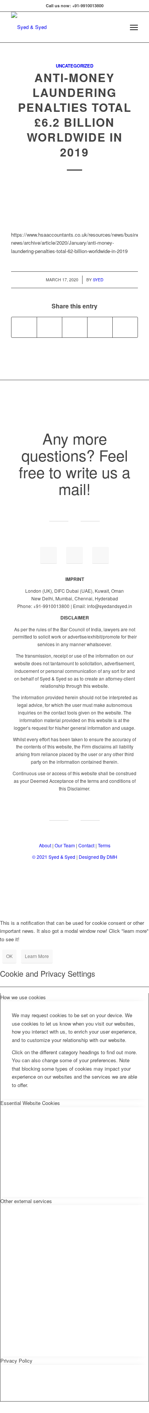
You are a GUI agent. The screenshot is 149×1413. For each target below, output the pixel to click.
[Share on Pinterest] (99, 327)
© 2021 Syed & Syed (54, 856)
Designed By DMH (98, 856)
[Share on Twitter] (49, 327)
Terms (104, 845)
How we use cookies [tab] (23, 997)
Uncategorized (74, 66)
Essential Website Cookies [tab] (30, 1103)
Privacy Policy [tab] (16, 1360)
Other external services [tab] (26, 1201)
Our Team (65, 845)
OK (9, 956)
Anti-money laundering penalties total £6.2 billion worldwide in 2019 (74, 114)
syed (98, 279)
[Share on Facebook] (24, 327)
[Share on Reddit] (125, 327)
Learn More (37, 956)
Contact (86, 845)
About (45, 845)
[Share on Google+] (74, 327)
